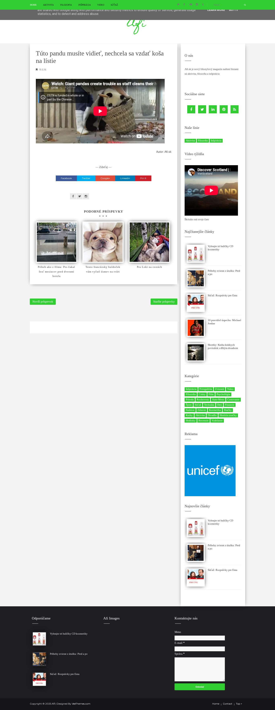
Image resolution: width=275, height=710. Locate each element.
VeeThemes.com (81, 703)
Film (211, 394)
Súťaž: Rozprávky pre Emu (222, 295)
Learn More (216, 9)
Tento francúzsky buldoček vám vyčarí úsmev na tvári (103, 269)
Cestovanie (233, 399)
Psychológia (223, 394)
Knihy (189, 415)
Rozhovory (203, 399)
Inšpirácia (84, 5)
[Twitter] (202, 109)
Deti (219, 404)
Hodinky (190, 420)
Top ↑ (239, 704)
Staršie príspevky (164, 301)
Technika (209, 404)
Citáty (202, 394)
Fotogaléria (206, 388)
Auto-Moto (218, 399)
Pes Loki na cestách (149, 266)
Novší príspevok (42, 301)
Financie (229, 404)
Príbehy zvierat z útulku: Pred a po (69, 653)
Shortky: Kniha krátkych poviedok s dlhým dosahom (223, 346)
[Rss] (235, 109)
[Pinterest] (224, 109)
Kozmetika (215, 409)
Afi (54, 703)
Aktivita (48, 5)
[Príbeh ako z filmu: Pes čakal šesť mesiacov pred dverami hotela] (56, 242)
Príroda (190, 399)
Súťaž (114, 5)
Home (33, 5)
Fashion (190, 409)
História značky (228, 415)
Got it (233, 9)
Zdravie (201, 409)
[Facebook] (191, 109)
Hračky (228, 409)
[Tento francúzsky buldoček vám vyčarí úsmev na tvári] (103, 242)
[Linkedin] (213, 109)
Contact (227, 704)
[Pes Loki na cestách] (149, 242)
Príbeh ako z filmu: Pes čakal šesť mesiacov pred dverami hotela (56, 271)
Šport (189, 404)
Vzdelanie (217, 420)
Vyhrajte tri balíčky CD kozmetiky (69, 633)
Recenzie (203, 420)
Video (100, 5)
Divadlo (212, 415)
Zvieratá (219, 388)
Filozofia (66, 5)
